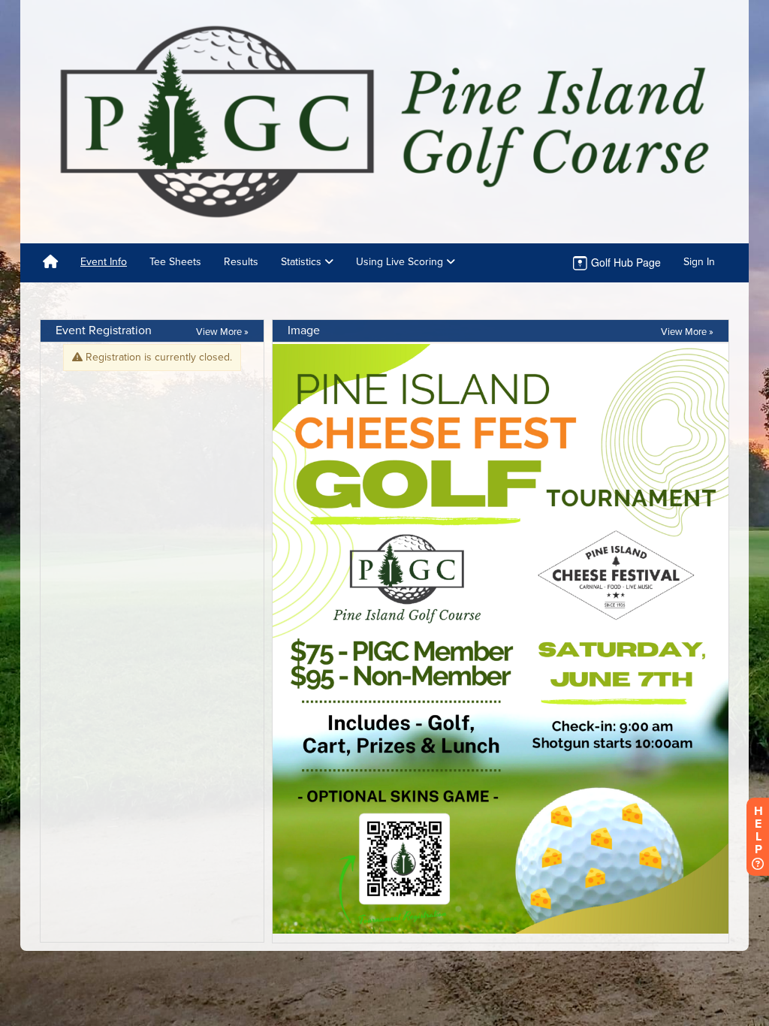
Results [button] (241, 261)
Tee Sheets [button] (175, 261)
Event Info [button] (103, 261)
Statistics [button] (302, 261)
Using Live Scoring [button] (401, 261)
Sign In (699, 261)
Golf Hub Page (624, 262)
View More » (222, 332)
